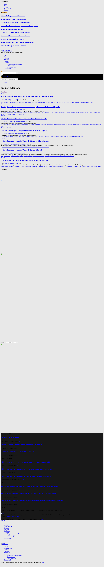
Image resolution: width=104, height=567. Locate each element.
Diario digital (7, 68)
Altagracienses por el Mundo (14, 64)
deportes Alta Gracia (81, 124)
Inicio (5, 4)
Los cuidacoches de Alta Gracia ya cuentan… (16, 22)
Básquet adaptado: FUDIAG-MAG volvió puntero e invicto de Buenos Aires (27, 96)
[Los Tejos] (4, 92)
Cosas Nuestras (11, 65)
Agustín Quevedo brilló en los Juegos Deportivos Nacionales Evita (24, 119)
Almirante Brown (10, 112)
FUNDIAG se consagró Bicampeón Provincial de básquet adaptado (24, 130)
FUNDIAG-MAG (49, 112)
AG (2, 156)
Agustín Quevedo (10, 124)
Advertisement (7, 8)
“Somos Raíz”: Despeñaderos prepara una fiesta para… (19, 26)
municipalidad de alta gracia (54, 166)
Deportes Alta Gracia (6, 127)
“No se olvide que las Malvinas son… (13, 16)
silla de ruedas (45, 147)
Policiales (6, 59)
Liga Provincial (77, 136)
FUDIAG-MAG (73, 102)
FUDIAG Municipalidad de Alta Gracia (31, 147)
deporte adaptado (47, 156)
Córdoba (74, 124)
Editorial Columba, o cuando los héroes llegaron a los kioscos (21, 444)
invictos (79, 102)
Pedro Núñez (64, 166)
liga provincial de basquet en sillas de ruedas (35, 166)
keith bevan (21, 166)
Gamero (5, 99)
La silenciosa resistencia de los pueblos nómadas (17, 452)
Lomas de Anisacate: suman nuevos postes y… (16, 32)
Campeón (69, 124)
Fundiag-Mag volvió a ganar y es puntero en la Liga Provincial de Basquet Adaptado (30, 107)
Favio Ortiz (6, 144)
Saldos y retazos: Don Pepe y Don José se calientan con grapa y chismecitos (26, 469)
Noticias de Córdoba (69, 156)
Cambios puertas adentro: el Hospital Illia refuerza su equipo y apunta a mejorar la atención (32, 500)
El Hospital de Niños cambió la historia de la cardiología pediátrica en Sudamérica (28, 493)
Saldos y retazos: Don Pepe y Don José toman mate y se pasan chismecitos (26, 476)
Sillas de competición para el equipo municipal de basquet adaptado (24, 160)
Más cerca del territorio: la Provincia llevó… (15, 36)
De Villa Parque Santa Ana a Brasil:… (13, 19)
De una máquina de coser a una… (12, 29)
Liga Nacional (85, 102)
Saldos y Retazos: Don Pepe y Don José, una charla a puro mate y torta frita (26, 462)
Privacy (6, 7)
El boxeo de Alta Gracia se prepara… (13, 39)
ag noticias (3, 147)
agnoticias (3, 102)
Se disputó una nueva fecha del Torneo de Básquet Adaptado (22, 150)
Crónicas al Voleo (11, 67)
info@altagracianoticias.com (14, 516)
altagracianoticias (10, 102)
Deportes (6, 58)
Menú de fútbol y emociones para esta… (14, 46)
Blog (5, 5)
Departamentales (8, 56)
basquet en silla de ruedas (36, 156)
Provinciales (7, 61)
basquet (19, 156)
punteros (91, 102)
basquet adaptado (19, 102)
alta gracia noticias (12, 156)
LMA (42, 562)
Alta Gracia (9, 147)
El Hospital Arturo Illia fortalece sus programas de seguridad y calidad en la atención (29, 486)
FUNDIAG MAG (34, 136)
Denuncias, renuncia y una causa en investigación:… (18, 42)
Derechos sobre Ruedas (38, 112)
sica (82, 136)
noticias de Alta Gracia (58, 156)
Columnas (6, 62)
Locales (6, 55)
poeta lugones (20, 114)
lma (42, 519)
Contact (6, 10)
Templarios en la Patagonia (10, 437)
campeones (26, 136)
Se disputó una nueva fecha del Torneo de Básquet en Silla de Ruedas (25, 141)
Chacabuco (66, 102)
